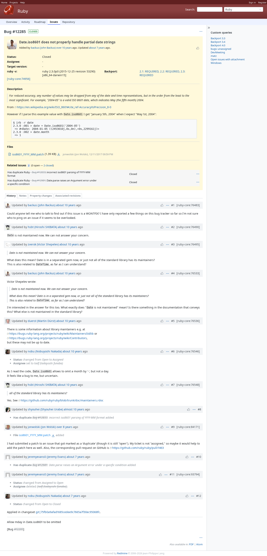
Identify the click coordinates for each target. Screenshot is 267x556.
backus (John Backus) (43, 47)
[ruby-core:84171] (188, 427)
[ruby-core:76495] (188, 244)
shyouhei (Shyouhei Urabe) (45, 409)
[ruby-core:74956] (18, 79)
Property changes (41, 195)
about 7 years (97, 47)
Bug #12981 (39, 180)
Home (4, 2)
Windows (216, 63)
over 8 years (64, 427)
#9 (173, 427)
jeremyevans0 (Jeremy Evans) (47, 457)
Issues (54, 22)
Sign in (252, 2)
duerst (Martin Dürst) (42, 321)
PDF (191, 544)
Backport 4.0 (218, 45)
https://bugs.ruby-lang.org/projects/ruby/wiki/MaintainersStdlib (51, 333)
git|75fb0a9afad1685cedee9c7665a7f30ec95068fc (68, 512)
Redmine (122, 553)
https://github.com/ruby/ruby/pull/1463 (138, 448)
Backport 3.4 (218, 42)
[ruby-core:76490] (188, 227)
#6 (173, 351)
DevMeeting (218, 52)
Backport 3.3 (218, 38)
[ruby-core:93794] (188, 474)
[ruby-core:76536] (188, 321)
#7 (173, 385)
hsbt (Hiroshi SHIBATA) (42, 227)
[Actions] (198, 174)
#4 (173, 273)
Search (189, 9)
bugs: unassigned (221, 49)
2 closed (48, 165)
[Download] (58, 154)
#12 (198, 496)
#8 (199, 409)
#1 (173, 205)
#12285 (18, 529)
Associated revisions (68, 195)
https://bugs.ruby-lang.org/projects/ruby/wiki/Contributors (48, 338)
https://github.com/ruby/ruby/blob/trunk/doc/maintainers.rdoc (62, 400)
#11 (172, 474)
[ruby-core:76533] (188, 273)
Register (262, 2)
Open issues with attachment (228, 59)
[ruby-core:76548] (188, 385)
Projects (14, 2)
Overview (11, 22)
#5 (173, 321)
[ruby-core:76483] (188, 205)
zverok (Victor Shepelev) (43, 244)
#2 (173, 227)
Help (22, 2)
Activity (25, 22)
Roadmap (40, 22)
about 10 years (65, 205)
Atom (199, 544)
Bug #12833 (39, 172)
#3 (173, 244)
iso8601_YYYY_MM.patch (35, 435)
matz (214, 56)
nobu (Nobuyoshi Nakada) (45, 351)
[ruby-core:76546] (188, 351)
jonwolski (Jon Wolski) (42, 427)
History (11, 195)
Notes (22, 195)
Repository (68, 22)
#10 (198, 457)
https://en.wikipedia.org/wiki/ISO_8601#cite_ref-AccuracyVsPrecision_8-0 (64, 107)
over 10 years (64, 47)
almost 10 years (74, 409)
